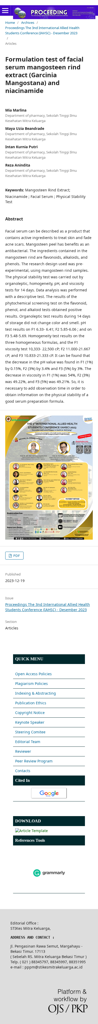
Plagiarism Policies (31, 683)
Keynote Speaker (29, 722)
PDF (16, 555)
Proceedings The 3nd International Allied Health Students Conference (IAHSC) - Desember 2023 (42, 30)
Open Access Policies (33, 673)
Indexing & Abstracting (35, 693)
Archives (27, 22)
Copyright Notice (30, 712)
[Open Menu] (5, 10)
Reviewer (23, 751)
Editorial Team (27, 741)
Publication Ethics (30, 702)
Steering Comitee (30, 731)
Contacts (22, 770)
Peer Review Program (34, 761)
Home (10, 22)
